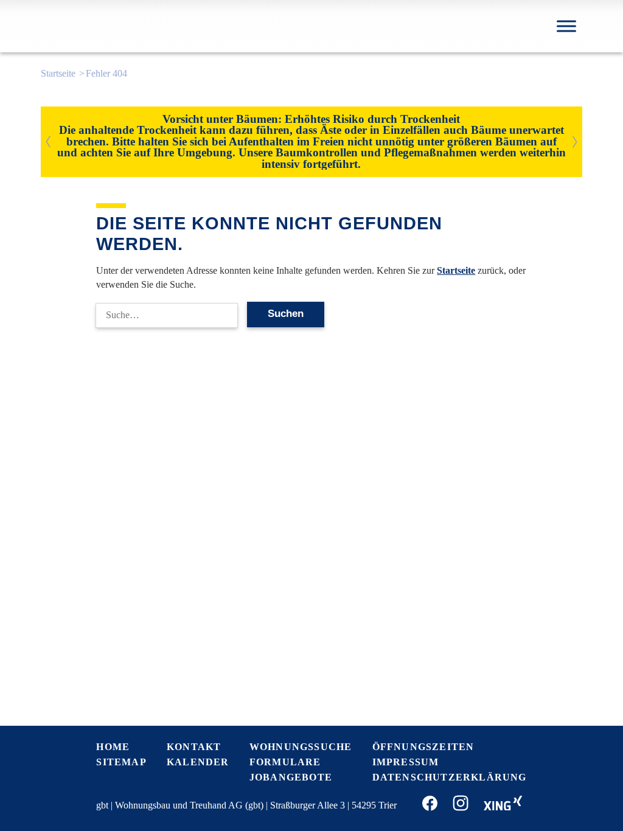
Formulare (285, 762)
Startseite (58, 73)
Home (113, 747)
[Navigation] (566, 26)
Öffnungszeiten (423, 747)
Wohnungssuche (300, 747)
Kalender (198, 762)
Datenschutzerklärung (449, 777)
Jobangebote (290, 777)
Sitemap (121, 762)
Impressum (405, 762)
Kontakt (194, 747)
